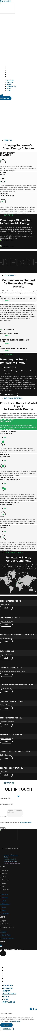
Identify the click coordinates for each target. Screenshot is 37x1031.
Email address (5, 804)
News (9, 74)
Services (10, 68)
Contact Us (5, 889)
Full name (3, 798)
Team (8, 76)
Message (3, 816)
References (11, 72)
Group (9, 70)
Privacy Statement (25, 822)
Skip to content (5, 1)
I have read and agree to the (16, 822)
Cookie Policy (6, 924)
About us (10, 66)
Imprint (4, 921)
